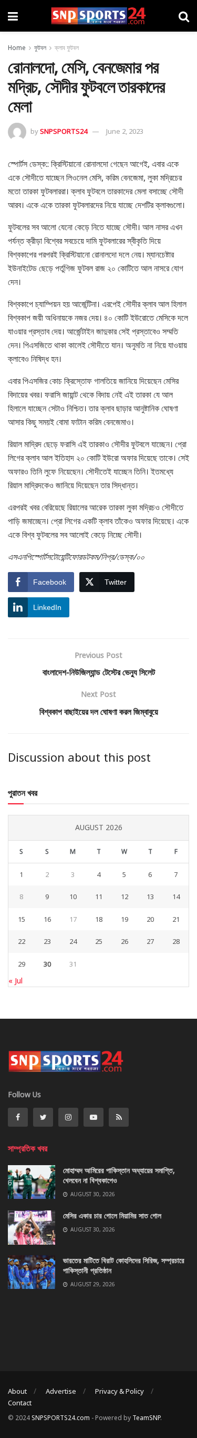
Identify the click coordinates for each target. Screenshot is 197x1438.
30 (47, 964)
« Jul (15, 981)
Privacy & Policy (119, 1391)
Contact (20, 1402)
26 (124, 941)
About (17, 1391)
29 (21, 964)
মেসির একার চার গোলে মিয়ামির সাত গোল (112, 1215)
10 (73, 896)
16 (47, 919)
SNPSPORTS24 (63, 131)
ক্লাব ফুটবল (67, 47)
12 (124, 896)
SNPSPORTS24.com (61, 1417)
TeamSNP (146, 1417)
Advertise (61, 1391)
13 (150, 896)
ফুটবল (40, 47)
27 (150, 941)
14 (176, 896)
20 (150, 919)
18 (98, 919)
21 (176, 919)
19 (124, 919)
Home (17, 47)
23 (47, 941)
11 (98, 896)
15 (21, 919)
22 (21, 941)
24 (73, 941)
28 (176, 941)
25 (98, 941)
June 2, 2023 (124, 131)
